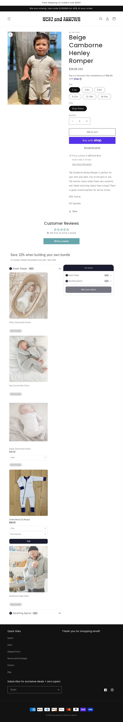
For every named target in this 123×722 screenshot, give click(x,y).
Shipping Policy (14, 651)
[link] (28, 322)
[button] (9, 18)
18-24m (104, 96)
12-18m (89, 96)
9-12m (75, 96)
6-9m (99, 89)
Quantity (72, 115)
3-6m (87, 89)
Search (10, 638)
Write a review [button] (61, 241)
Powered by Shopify (70, 715)
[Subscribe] (58, 689)
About (10, 644)
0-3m (74, 89)
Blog (9, 672)
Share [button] (74, 211)
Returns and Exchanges (17, 658)
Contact (11, 665)
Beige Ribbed (78, 108)
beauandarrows (57, 715)
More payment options (92, 147)
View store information (82, 164)
